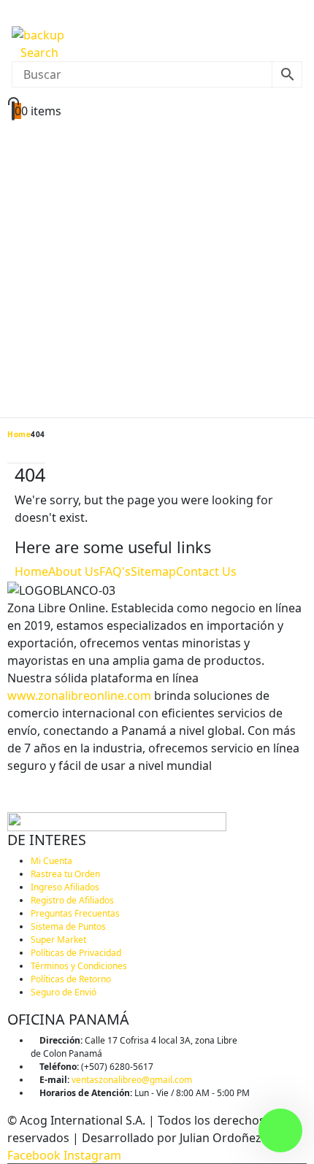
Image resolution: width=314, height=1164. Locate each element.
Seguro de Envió (63, 992)
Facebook (34, 1155)
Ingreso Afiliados (65, 887)
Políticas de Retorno (71, 979)
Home (31, 571)
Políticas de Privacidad (76, 953)
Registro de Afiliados (72, 900)
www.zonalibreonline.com (79, 695)
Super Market (58, 939)
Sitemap (153, 571)
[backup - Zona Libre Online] (38, 34)
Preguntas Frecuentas (75, 913)
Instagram (92, 1155)
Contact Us (206, 571)
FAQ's (115, 571)
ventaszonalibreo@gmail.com (132, 1080)
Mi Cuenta (51, 861)
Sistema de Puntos (68, 926)
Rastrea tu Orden (65, 874)
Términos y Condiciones (79, 966)
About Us (73, 571)
